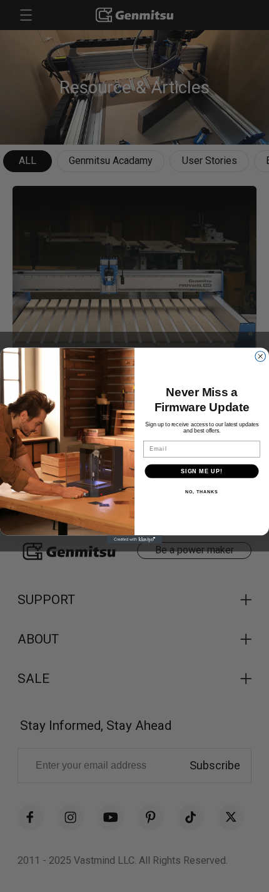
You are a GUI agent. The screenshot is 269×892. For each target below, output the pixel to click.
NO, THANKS (201, 492)
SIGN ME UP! (202, 471)
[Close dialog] (260, 356)
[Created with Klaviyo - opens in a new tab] (134, 540)
